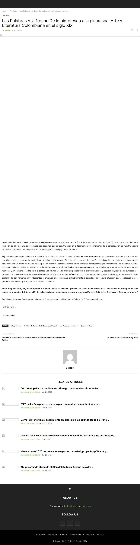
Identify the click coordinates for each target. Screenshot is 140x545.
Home (4, 11)
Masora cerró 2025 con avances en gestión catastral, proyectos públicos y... (64, 451)
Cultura (63, 534)
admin (7, 30)
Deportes (90, 534)
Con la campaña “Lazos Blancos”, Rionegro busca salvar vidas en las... (61, 388)
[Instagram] (70, 522)
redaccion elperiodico (30, 392)
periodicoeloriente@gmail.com (76, 506)
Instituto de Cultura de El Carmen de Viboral (40, 326)
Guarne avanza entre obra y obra (122, 337)
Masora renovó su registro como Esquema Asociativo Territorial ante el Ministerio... (68, 435)
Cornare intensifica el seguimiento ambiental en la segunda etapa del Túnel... (65, 419)
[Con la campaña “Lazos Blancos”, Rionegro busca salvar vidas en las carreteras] (10, 393)
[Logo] (70, 489)
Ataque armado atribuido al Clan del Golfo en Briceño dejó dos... (57, 467)
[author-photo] (70, 364)
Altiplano (13, 11)
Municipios (40, 534)
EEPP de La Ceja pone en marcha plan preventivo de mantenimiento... (60, 404)
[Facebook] (62, 522)
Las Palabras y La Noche (69, 326)
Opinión (100, 534)
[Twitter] (77, 522)
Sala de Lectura (86, 326)
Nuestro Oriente (76, 534)
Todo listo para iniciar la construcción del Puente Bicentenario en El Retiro (33, 338)
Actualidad (53, 534)
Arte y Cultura (16, 326)
